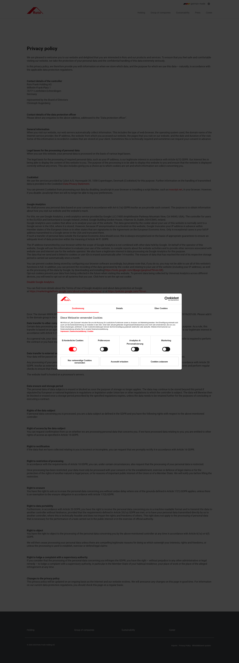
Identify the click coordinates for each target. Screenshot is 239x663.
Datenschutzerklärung (78, 331)
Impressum (64, 331)
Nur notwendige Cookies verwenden (80, 361)
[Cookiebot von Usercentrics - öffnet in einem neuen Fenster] (166, 299)
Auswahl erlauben (119, 361)
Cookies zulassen (159, 361)
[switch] (104, 349)
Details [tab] (119, 308)
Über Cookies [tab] (161, 308)
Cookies (90, 331)
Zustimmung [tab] (78, 308)
